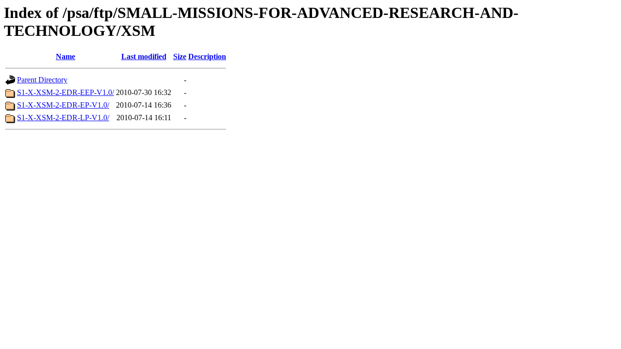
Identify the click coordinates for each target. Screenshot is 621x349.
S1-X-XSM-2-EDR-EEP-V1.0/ (65, 92)
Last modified (143, 56)
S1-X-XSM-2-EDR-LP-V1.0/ (63, 117)
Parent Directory (42, 80)
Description (207, 56)
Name (65, 56)
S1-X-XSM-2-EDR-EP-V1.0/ (63, 105)
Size (179, 56)
